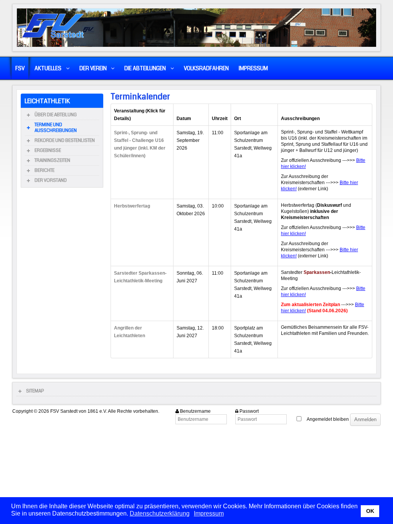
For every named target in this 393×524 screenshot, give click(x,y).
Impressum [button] (209, 513)
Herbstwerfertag (132, 206)
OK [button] (370, 511)
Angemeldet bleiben (328, 419)
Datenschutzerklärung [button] (160, 513)
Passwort (249, 411)
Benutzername (195, 411)
